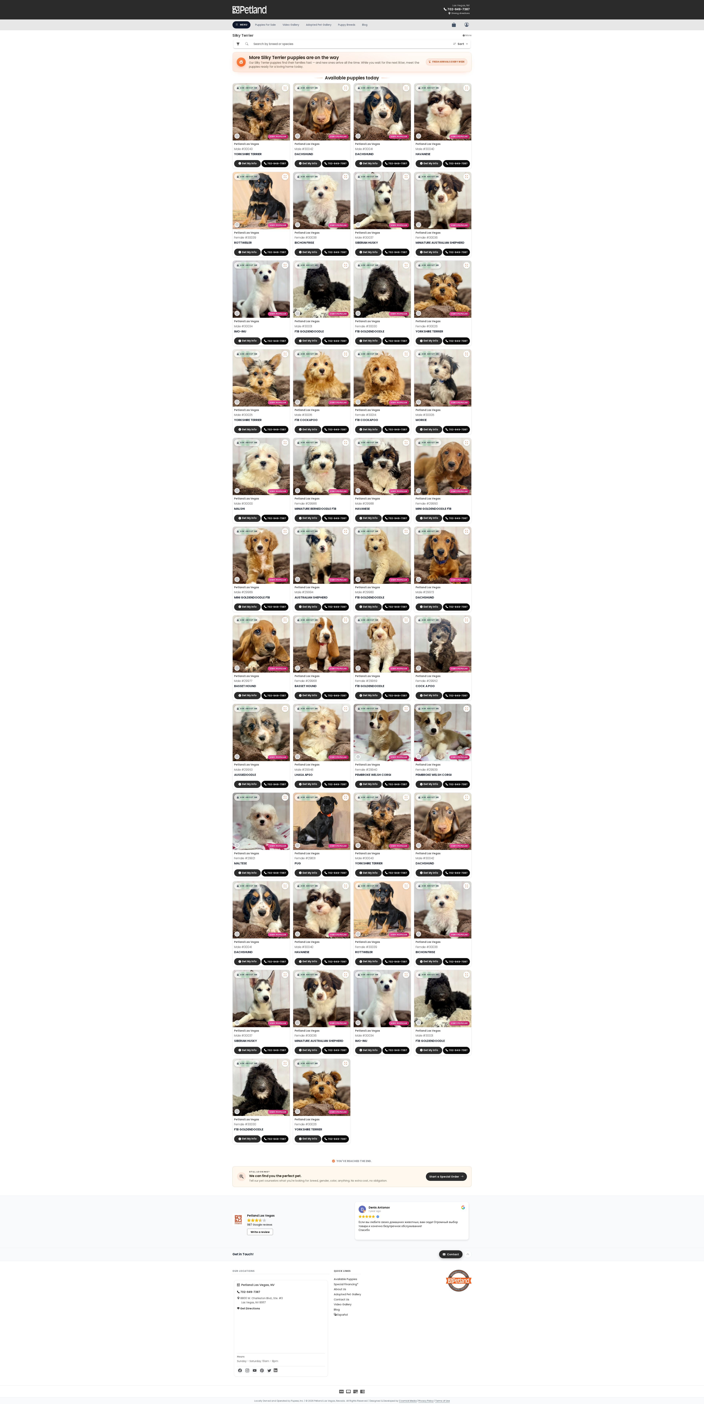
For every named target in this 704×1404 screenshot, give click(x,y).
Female (245, 237)
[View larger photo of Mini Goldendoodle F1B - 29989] (285, 531)
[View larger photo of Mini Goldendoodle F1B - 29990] (466, 442)
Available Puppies (345, 1279)
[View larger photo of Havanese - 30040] (466, 88)
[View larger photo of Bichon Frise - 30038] (345, 176)
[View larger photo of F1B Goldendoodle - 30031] (345, 265)
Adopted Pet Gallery (318, 25)
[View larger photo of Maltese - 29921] (285, 797)
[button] (247, 88)
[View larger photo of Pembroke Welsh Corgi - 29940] (406, 708)
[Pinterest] (262, 1371)
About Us (340, 1289)
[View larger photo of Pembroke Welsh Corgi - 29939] (466, 708)
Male (243, 149)
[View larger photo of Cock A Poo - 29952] (466, 620)
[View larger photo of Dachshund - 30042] (345, 88)
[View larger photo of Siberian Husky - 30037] (406, 176)
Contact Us (341, 1299)
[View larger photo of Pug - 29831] (345, 797)
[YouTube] (255, 1371)
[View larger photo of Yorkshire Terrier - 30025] (285, 354)
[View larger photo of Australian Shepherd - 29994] (345, 531)
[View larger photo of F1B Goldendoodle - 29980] (406, 531)
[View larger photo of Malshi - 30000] (285, 442)
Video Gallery (291, 25)
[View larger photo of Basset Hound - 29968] (345, 620)
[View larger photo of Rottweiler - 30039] (285, 176)
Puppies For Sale (265, 25)
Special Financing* (346, 1284)
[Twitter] (269, 1371)
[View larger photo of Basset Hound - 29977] (285, 620)
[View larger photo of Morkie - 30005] (466, 354)
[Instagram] (247, 1371)
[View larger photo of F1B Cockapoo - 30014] (406, 354)
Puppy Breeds (346, 25)
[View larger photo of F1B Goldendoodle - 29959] (406, 620)
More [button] (468, 35)
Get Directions (250, 1308)
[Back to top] (468, 1254)
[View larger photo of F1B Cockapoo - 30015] (345, 354)
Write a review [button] (260, 1232)
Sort (461, 44)
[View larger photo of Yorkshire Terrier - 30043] (285, 88)
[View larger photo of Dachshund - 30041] (406, 88)
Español (342, 1315)
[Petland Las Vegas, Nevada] (249, 9)
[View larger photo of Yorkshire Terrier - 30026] (466, 265)
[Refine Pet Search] (238, 44)
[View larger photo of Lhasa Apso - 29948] (345, 708)
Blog (364, 25)
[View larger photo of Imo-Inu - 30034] (285, 265)
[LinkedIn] (275, 1371)
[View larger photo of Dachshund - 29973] (466, 531)
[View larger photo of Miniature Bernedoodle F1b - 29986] (345, 442)
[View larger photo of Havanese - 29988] (406, 442)
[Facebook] (240, 1371)
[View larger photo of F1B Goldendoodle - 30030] (406, 265)
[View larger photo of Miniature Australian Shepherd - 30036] (466, 176)
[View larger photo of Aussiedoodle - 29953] (285, 708)
